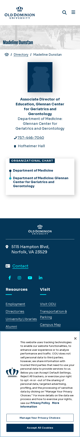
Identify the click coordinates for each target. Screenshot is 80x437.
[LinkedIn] (40, 278)
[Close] (75, 338)
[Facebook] (10, 278)
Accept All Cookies (40, 427)
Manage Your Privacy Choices (40, 417)
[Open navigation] (73, 12)
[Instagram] (19, 278)
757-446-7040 (30, 138)
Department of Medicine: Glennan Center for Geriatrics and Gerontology (40, 182)
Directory (21, 55)
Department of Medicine (33, 170)
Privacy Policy (40, 403)
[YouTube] (30, 278)
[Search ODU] (64, 12)
